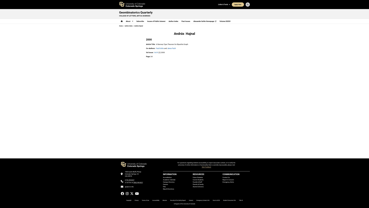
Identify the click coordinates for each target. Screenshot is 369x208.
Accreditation (167, 177)
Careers (165, 184)
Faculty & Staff (197, 182)
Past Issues (186, 21)
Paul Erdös (160, 48)
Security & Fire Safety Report (178, 200)
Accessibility (155, 200)
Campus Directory (169, 182)
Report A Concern (228, 180)
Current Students (198, 180)
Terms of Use (145, 200)
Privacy (137, 200)
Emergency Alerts (228, 182)
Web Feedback (206, 167)
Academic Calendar (169, 180)
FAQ (164, 187)
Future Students (198, 177)
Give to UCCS (216, 200)
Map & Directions (168, 189)
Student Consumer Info (229, 200)
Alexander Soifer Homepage (203, 21)
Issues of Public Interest (156, 21)
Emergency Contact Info (202, 200)
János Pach (171, 48)
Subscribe (140, 21)
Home (121, 26)
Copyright (128, 200)
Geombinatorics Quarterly (136, 12)
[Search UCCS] (248, 4)
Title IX (241, 200)
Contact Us (226, 177)
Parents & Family (198, 184)
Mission (165, 200)
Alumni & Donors (198, 187)
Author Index (173, 21)
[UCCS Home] (133, 4)
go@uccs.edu (129, 187)
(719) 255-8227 (129, 180)
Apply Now (237, 4)
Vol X (156, 52)
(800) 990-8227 (138, 182)
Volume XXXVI (225, 21)
